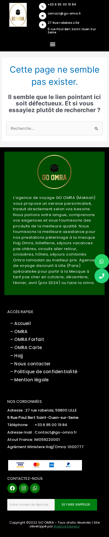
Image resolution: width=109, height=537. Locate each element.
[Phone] (101, 276)
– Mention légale (30, 380)
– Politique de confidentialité (43, 372)
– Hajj (16, 356)
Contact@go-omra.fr (56, 432)
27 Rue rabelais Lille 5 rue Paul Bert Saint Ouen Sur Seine (72, 28)
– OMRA (18, 331)
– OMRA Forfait (27, 339)
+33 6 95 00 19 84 (62, 4)
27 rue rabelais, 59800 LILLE (51, 410)
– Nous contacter (30, 364)
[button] (52, 44)
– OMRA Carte (26, 347)
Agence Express (66, 526)
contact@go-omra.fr (64, 13)
